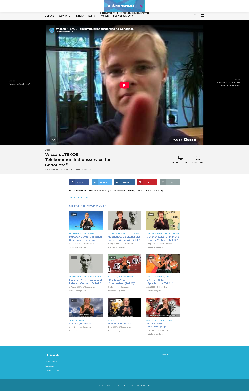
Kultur (92, 16)
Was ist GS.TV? (52, 370)
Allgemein (74, 233)
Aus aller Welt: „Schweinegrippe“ (157, 325)
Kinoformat (198, 163)
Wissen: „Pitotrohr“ (80, 323)
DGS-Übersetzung (123, 16)
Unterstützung (76, 198)
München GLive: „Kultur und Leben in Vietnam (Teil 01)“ (85, 282)
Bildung (49, 16)
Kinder (80, 16)
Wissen (105, 16)
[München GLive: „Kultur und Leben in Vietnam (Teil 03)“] (124, 220)
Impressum (50, 366)
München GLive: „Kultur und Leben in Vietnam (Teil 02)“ (162, 238)
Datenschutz (51, 361)
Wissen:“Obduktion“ (120, 323)
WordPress (146, 385)
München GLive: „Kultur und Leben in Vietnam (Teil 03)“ (124, 238)
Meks (126, 385)
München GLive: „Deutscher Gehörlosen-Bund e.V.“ (85, 238)
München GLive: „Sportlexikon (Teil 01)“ (159, 282)
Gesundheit (65, 16)
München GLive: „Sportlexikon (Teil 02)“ (121, 282)
